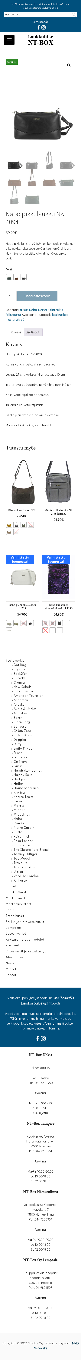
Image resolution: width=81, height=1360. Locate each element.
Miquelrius (22, 814)
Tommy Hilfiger (25, 854)
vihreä (20, 319)
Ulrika (18, 871)
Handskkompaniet (28, 770)
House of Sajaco (26, 788)
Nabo (33, 310)
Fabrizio (20, 757)
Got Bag (20, 665)
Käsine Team (23, 797)
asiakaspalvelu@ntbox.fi (41, 1003)
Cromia (19, 682)
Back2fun (21, 673)
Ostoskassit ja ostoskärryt (26, 951)
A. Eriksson (22, 713)
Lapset (11, 975)
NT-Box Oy (40, 40)
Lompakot (13, 927)
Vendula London (26, 876)
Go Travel (21, 761)
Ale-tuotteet (15, 957)
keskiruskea (60, 315)
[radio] (9, 277)
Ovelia (19, 823)
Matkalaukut (15, 898)
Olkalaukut (55, 310)
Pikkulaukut (13, 315)
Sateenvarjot (16, 933)
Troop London (24, 867)
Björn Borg (22, 722)
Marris (19, 805)
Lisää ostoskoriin (37, 296)
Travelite (21, 863)
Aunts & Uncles (25, 709)
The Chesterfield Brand (31, 849)
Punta (18, 832)
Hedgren (20, 779)
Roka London (24, 841)
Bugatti (19, 669)
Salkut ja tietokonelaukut (25, 922)
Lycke (18, 801)
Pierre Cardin (24, 827)
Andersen (21, 700)
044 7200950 (64, 998)
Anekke (19, 704)
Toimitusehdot (40, 22)
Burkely (19, 678)
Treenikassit (15, 916)
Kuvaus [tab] (16, 332)
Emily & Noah (24, 748)
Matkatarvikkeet (18, 904)
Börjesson (21, 726)
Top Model (22, 858)
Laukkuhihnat (16, 892)
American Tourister (28, 695)
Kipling (19, 792)
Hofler (18, 783)
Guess (18, 766)
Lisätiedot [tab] (32, 332)
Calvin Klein (23, 735)
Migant (19, 810)
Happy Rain (23, 775)
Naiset (42, 310)
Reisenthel (21, 836)
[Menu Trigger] (9, 40)
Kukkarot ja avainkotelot (25, 939)
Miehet (11, 969)
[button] (69, 65)
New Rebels (22, 687)
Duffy (18, 744)
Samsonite (22, 845)
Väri (9, 269)
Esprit (18, 753)
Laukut (23, 310)
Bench (18, 717)
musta (10, 319)
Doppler (20, 739)
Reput (10, 910)
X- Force (20, 880)
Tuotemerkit (15, 660)
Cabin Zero (22, 731)
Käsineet (12, 945)
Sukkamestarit (25, 691)
